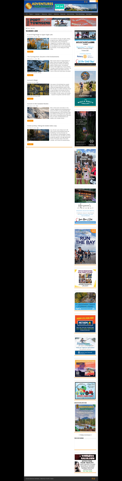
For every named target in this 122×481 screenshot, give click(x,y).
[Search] (97, 1)
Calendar (37, 14)
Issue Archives (70, 14)
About (50, 14)
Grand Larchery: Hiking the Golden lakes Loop (42, 126)
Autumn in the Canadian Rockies (37, 104)
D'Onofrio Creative (49, 478)
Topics (31, 14)
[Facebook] (84, 2)
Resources (44, 14)
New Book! (88, 14)
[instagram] (87, 2)
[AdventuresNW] (39, 5)
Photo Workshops (80, 14)
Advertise (56, 14)
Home (27, 14)
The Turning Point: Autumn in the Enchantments (43, 57)
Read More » (30, 51)
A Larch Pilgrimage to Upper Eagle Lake (40, 34)
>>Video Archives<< (85, 435)
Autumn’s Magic (32, 80)
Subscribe (62, 14)
